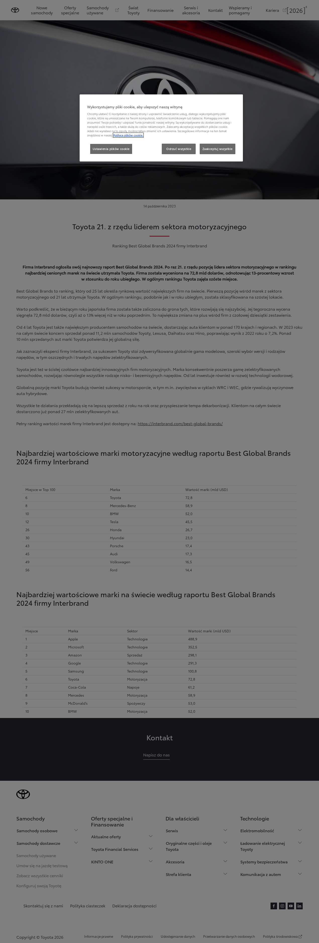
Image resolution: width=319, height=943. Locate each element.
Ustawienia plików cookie (111, 149)
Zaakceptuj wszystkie (217, 149)
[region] (161, 128)
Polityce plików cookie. (128, 135)
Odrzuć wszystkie (178, 149)
